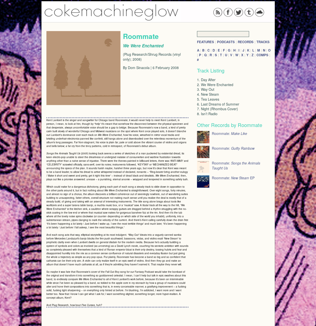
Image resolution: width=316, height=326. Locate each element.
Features (205, 41)
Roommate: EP (233, 177)
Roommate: (229, 133)
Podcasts (226, 41)
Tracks (263, 41)
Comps (262, 55)
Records (246, 41)
